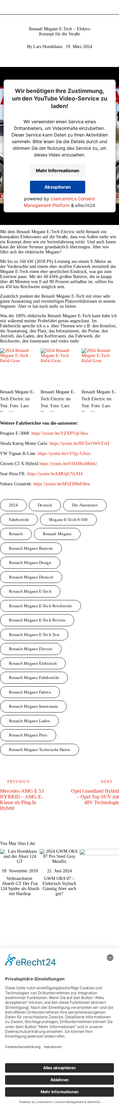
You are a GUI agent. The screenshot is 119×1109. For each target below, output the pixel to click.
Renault (16, 533)
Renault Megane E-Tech (30, 591)
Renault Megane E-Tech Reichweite (40, 605)
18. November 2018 (20, 871)
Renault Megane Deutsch (31, 577)
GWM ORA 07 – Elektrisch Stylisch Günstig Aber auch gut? (59, 886)
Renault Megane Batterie (31, 548)
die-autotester (85, 505)
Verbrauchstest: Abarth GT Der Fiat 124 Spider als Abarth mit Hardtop (19, 886)
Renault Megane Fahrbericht (34, 677)
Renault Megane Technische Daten (39, 749)
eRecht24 (85, 205)
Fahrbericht (19, 519)
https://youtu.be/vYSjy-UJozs (64, 453)
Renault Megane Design (30, 562)
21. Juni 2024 (59, 871)
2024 (13, 505)
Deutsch (45, 505)
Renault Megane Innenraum (33, 706)
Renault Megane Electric (31, 648)
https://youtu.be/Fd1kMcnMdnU (68, 463)
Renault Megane (57, 533)
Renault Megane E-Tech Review (37, 620)
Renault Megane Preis (28, 735)
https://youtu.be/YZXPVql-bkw (59, 433)
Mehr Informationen (57, 170)
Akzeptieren (57, 187)
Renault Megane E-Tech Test (34, 634)
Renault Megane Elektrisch (33, 663)
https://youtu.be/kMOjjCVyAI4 (55, 473)
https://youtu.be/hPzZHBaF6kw (61, 484)
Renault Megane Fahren (30, 692)
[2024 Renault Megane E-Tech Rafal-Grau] (18, 366)
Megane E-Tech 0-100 (68, 519)
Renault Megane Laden (29, 720)
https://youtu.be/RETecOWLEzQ (79, 443)
